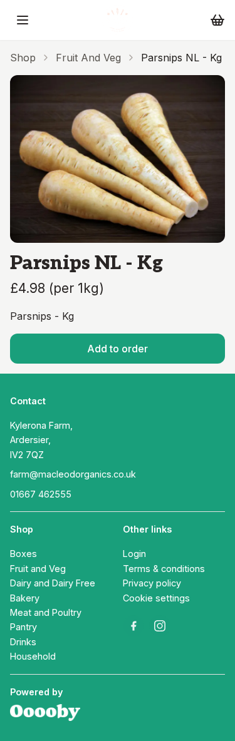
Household (33, 656)
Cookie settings (156, 598)
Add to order (117, 348)
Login (134, 553)
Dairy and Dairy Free (52, 583)
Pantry (23, 626)
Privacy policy (152, 583)
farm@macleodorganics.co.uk (73, 474)
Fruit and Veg (88, 57)
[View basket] (217, 20)
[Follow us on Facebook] (133, 625)
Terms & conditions (164, 568)
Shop (23, 57)
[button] (22, 20)
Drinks (23, 641)
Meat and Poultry (45, 612)
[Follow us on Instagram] (159, 625)
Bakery (24, 598)
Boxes (23, 553)
